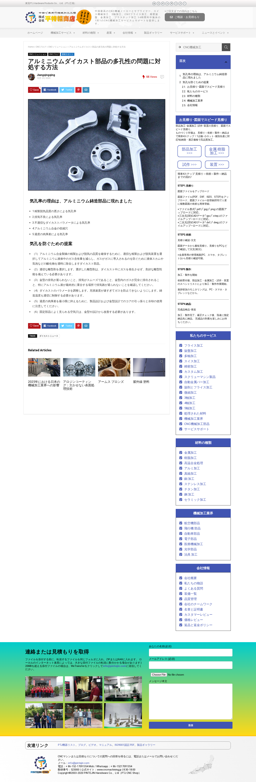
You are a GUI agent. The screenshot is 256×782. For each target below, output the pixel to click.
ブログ (82, 744)
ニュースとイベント (213, 32)
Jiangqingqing (46, 75)
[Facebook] (154, 3)
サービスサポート (180, 32)
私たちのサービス (197, 91)
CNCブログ (41, 47)
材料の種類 (89, 32)
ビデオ (92, 744)
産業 (109, 32)
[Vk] (167, 3)
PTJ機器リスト (66, 744)
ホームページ (35, 32)
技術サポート (67, 54)
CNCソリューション (57, 47)
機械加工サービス (61, 32)
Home (31, 47)
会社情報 (128, 32)
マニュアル (105, 744)
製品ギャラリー (153, 32)
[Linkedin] (171, 3)
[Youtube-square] (158, 3)
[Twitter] (163, 3)
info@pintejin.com (78, 763)
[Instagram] (176, 3)
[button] (185, 17)
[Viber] (184, 3)
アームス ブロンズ (111, 382)
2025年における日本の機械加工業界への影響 (44, 383)
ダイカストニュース (48, 336)
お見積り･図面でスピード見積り (206, 86)
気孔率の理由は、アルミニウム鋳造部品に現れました (205, 76)
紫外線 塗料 (141, 382)
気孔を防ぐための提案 (196, 82)
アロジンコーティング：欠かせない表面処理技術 (78, 385)
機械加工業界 (195, 100)
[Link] (180, 3)
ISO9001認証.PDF (124, 744)
